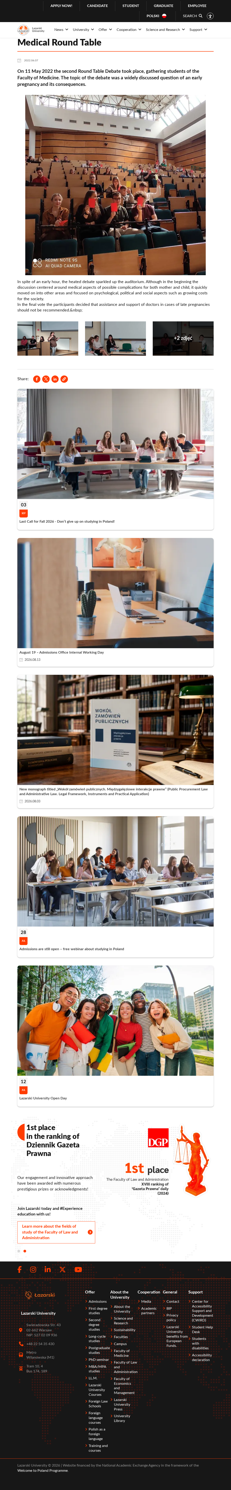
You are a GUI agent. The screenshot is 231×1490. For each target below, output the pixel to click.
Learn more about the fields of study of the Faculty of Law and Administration (50, 1232)
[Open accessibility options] (210, 16)
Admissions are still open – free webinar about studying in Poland (71, 949)
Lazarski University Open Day (43, 1098)
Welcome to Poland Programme (42, 1470)
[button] (64, 379)
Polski (153, 16)
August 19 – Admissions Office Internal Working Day (61, 652)
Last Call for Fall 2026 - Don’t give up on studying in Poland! (67, 521)
